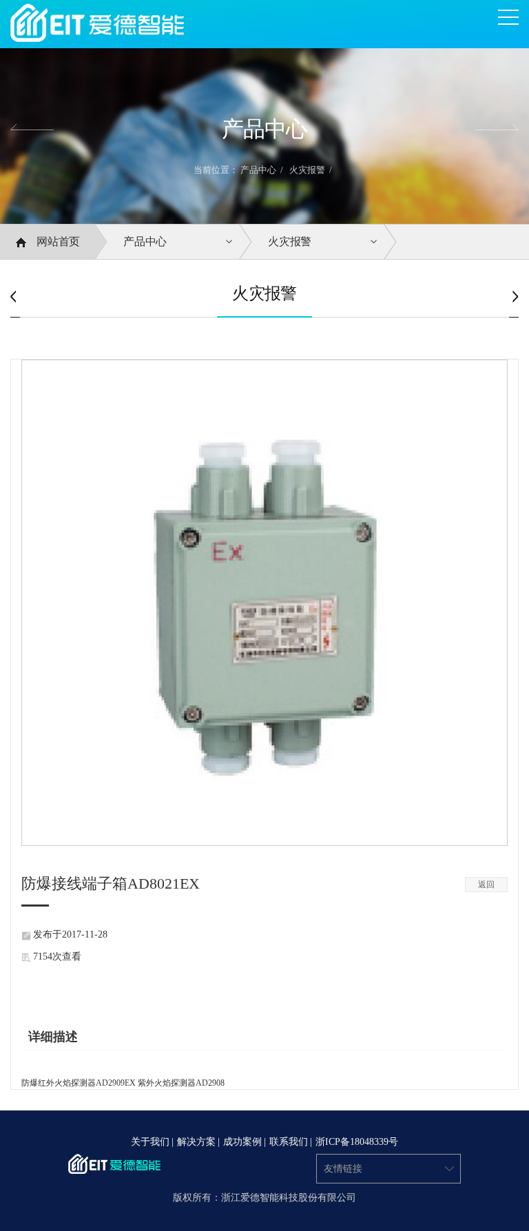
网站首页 (58, 241)
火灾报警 (307, 170)
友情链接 (343, 1168)
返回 (486, 884)
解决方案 (196, 1142)
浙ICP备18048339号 (356, 1142)
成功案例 (242, 1142)
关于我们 (150, 1142)
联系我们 (288, 1142)
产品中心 (258, 170)
